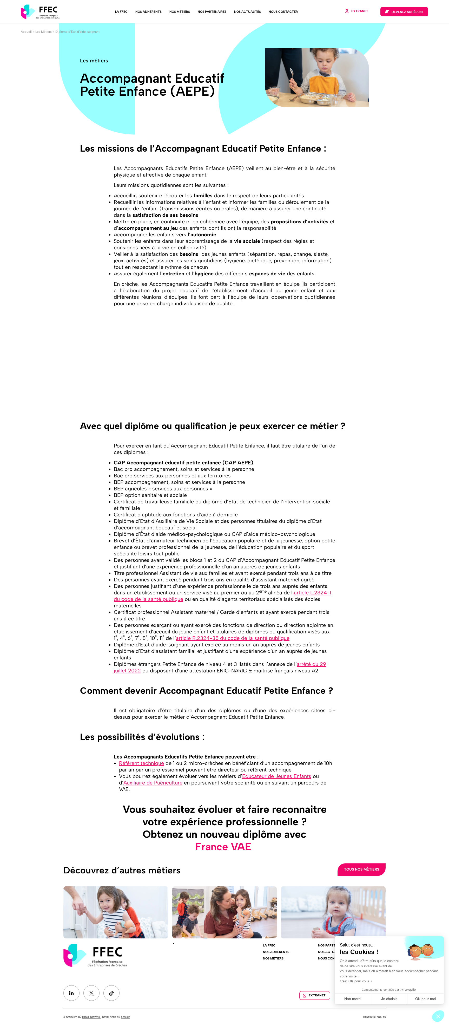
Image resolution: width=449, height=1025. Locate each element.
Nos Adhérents (148, 12)
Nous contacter (283, 12)
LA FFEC (121, 12)
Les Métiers (43, 32)
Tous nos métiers (361, 869)
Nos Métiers (179, 12)
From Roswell (91, 1017)
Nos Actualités (247, 12)
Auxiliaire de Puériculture (152, 783)
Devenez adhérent (408, 12)
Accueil (26, 32)
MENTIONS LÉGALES (374, 1017)
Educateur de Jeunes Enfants (276, 776)
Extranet (359, 11)
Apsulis (125, 1017)
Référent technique (141, 763)
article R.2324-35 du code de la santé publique (232, 638)
